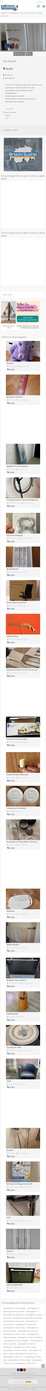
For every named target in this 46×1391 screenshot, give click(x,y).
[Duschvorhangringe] (23, 523)
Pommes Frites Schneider (17, 739)
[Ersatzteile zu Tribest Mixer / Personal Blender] (23, 830)
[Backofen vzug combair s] (23, 968)
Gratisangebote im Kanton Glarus (14, 1328)
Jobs (28, 1387)
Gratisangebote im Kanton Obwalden (16, 1341)
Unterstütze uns (6, 1387)
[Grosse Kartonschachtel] (23, 590)
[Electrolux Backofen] (23, 1273)
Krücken (10, 1150)
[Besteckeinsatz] (23, 557)
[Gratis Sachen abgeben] (38, 6)
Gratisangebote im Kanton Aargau (14, 1308)
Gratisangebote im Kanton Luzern (14, 1334)
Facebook (18, 1370)
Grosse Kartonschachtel (16, 602)
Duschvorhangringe (15, 535)
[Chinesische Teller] (23, 1035)
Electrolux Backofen (15, 1285)
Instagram (27, 1370)
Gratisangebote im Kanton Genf (25, 1324)
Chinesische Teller (14, 1047)
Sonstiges (39, 13)
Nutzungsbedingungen (38, 1375)
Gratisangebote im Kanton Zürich (25, 1363)
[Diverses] (23, 351)
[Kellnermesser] (23, 624)
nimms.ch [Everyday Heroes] (25, 1374)
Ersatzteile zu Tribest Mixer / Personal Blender (25, 842)
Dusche (10, 1251)
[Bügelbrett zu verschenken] (23, 454)
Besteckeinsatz (13, 569)
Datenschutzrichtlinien (24, 1377)
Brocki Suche (7, 295)
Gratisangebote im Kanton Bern (13, 1321)
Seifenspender (12, 1014)
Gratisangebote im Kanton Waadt (19, 1360)
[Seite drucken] (21, 21)
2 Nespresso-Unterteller (16, 808)
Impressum (34, 1389)
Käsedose (11, 911)
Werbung (18, 1389)
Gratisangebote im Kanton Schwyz (25, 1347)
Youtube (24, 1370)
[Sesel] (23, 1069)
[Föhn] (23, 1205)
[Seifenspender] (23, 1002)
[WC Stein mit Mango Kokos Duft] (23, 1172)
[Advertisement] (23, 204)
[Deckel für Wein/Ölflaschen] (23, 762)
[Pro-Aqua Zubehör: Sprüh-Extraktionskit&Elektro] (23, 488)
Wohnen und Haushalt (27, 13)
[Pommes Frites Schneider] (23, 727)
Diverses (10, 363)
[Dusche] (23, 1239)
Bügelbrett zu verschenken (17, 466)
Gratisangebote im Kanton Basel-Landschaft (27, 1318)
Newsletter (26, 1389)
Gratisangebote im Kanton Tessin (26, 1354)
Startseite (4, 13)
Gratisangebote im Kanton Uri (13, 1357)
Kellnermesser (12, 636)
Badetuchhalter (13, 944)
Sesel (9, 1081)
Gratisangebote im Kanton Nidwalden (29, 1337)
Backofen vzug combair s (17, 980)
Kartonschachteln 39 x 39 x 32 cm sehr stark (24, 670)
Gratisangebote (13, 13)
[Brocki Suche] (23, 154)
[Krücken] (23, 1138)
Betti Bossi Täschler (14, 397)
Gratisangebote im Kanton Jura (28, 1331)
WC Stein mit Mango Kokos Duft (19, 1184)
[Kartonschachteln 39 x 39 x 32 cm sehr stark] (23, 658)
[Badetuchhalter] (23, 932)
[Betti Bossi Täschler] (23, 385)
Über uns (22, 1387)
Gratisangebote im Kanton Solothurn (15, 1350)
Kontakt (15, 1387)
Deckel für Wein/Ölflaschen (17, 774)
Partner (34, 1387)
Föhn (9, 1217)
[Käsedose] (23, 899)
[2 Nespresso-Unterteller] (23, 796)
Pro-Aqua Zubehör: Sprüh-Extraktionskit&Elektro (26, 500)
